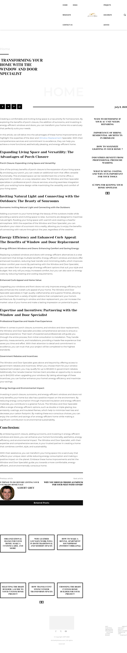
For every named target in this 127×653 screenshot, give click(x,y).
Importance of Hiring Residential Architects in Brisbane (107, 135)
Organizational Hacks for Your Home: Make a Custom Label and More (13, 544)
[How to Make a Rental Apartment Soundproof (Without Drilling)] (70, 522)
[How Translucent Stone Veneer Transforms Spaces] (42, 570)
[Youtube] (66, 631)
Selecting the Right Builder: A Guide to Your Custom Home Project (13, 590)
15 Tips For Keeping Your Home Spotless (107, 186)
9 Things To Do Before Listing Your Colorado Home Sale (19, 483)
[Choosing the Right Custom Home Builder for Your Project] (70, 570)
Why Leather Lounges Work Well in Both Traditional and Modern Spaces (41, 542)
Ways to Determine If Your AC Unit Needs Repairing (107, 122)
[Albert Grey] (7, 493)
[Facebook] (2, 106)
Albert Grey (25, 488)
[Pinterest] (13, 106)
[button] (125, 15)
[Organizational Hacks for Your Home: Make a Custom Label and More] (13, 522)
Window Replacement (50, 138)
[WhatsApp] (19, 106)
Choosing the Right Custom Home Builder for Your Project (70, 590)
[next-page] (43, 602)
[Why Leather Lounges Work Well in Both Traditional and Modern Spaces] (42, 522)
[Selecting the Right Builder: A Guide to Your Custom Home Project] (13, 570)
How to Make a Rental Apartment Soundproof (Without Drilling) (69, 542)
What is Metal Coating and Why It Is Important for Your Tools (107, 174)
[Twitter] (8, 106)
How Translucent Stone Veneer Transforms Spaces (42, 589)
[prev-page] (40, 602)
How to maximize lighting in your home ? (107, 147)
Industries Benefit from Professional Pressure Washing (107, 160)
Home (5, 49)
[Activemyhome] (92, 15)
